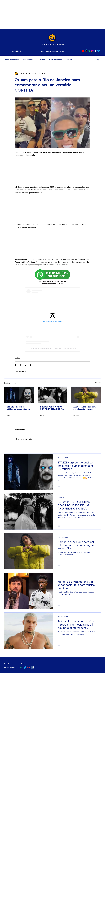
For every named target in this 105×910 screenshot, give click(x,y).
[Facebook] (95, 51)
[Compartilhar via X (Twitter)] (21, 365)
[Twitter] (98, 51)
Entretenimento (55, 60)
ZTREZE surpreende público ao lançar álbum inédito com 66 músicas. (17, 408)
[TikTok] (86, 51)
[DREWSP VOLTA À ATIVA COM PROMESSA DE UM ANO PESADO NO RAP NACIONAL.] (52, 395)
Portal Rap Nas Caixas (53, 44)
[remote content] (52, 171)
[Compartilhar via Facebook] (16, 365)
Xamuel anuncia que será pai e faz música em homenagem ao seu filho (84, 408)
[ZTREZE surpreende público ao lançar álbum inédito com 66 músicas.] (19, 395)
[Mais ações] (89, 74)
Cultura (69, 60)
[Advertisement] (52, 14)
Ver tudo (98, 383)
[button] (98, 60)
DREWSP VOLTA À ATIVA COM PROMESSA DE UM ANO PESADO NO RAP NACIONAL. (51, 408)
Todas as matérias (11, 60)
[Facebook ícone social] (32, 667)
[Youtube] (83, 51)
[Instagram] (92, 51)
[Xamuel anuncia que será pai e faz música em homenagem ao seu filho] (86, 395)
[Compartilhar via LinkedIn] (26, 365)
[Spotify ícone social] (89, 51)
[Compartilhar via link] (31, 365)
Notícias (42, 60)
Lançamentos (28, 60)
